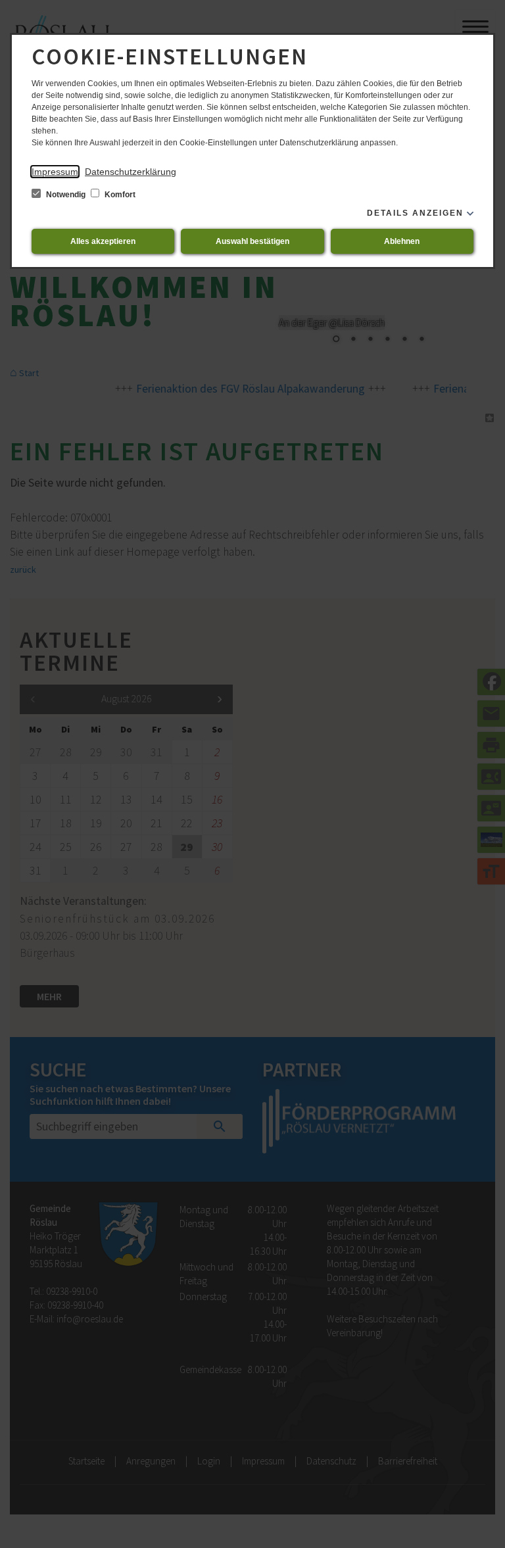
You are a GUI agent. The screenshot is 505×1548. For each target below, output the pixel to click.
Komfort (119, 194)
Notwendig (65, 194)
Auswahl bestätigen (252, 241)
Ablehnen (402, 241)
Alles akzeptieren (102, 241)
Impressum (55, 171)
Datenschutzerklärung (130, 171)
